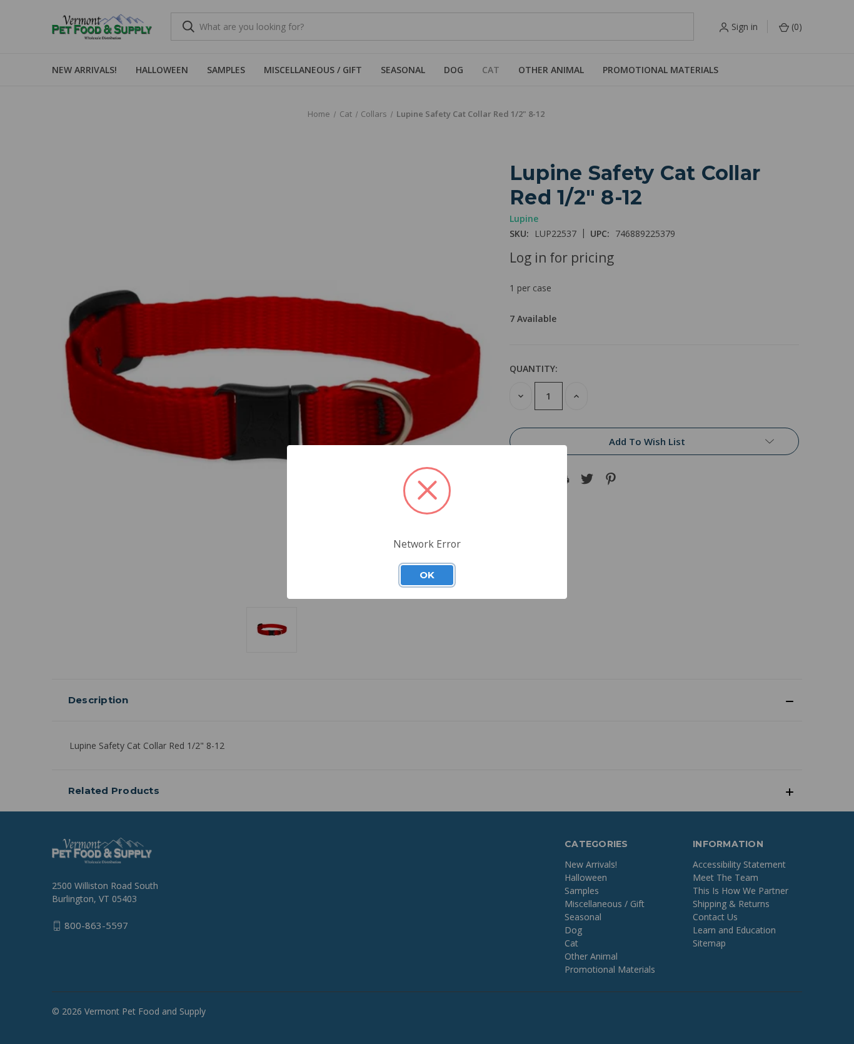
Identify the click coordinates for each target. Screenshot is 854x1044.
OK (427, 575)
